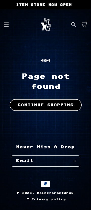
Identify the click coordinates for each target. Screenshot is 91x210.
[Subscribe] (74, 161)
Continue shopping (46, 105)
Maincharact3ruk (55, 193)
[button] (6, 24)
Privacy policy (49, 199)
